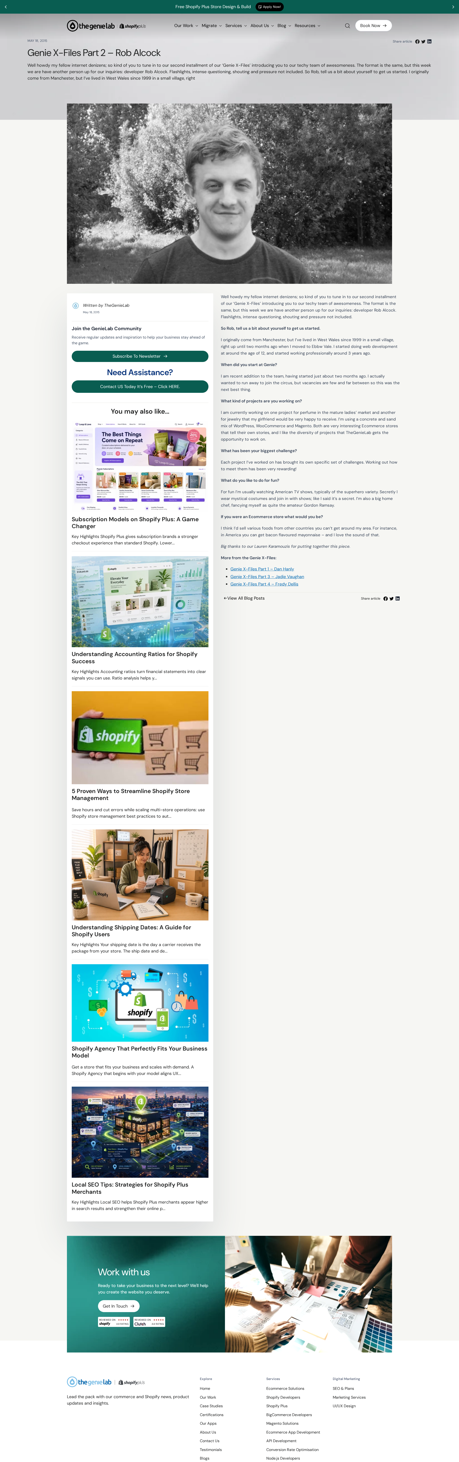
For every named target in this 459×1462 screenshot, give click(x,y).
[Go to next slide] (453, 7)
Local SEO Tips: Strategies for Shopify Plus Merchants (130, 1188)
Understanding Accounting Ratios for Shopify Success (134, 657)
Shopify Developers (283, 1397)
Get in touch (115, 1306)
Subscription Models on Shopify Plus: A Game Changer (135, 522)
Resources (306, 25)
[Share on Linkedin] (429, 41)
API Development (281, 1440)
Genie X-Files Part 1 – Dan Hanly (262, 569)
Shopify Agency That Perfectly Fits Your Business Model (140, 1052)
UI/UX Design (344, 1405)
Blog (282, 25)
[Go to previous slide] (6, 7)
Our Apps (208, 1423)
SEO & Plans (343, 1388)
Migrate (210, 25)
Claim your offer (284, 7)
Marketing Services (349, 1397)
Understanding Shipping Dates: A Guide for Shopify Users (131, 931)
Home (205, 1388)
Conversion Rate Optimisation (292, 1449)
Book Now (370, 25)
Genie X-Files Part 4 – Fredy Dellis (264, 584)
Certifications (212, 1414)
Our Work (184, 25)
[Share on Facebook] (417, 41)
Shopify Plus (277, 1405)
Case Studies (211, 1405)
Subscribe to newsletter (137, 356)
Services (234, 25)
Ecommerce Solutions (285, 1388)
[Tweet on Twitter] (423, 41)
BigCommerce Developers (289, 1414)
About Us (260, 25)
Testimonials (211, 1449)
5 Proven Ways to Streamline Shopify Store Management (131, 794)
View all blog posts (246, 598)
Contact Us (209, 1440)
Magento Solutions (282, 1423)
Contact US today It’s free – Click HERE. (140, 386)
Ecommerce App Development (293, 1432)
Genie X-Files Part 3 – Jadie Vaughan (267, 577)
